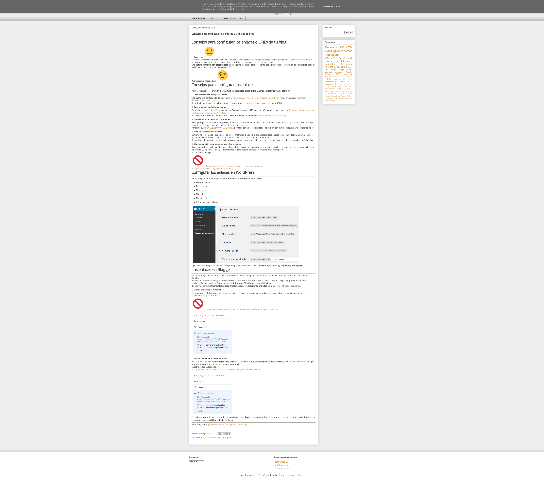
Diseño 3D (345, 82)
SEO (220, 438)
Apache (349, 72)
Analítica (337, 82)
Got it (339, 7)
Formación (346, 64)
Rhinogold (339, 86)
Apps (332, 91)
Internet (329, 67)
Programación (346, 77)
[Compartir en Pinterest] (229, 433)
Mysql (350, 93)
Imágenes (336, 77)
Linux (350, 79)
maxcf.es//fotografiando (218, 128)
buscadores (329, 89)
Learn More (327, 7)
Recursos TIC (334, 47)
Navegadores (335, 96)
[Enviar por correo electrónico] (218, 433)
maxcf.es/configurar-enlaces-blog (271, 116)
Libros (327, 86)
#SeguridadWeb (347, 89)
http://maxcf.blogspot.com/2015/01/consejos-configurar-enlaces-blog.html (227, 370)
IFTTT (345, 93)
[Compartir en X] (224, 433)
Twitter (343, 96)
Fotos (340, 93)
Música (327, 96)
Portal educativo (281, 465)
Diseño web (212, 438)
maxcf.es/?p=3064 (208, 101)
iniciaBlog (332, 100)
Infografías (346, 61)
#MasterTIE (331, 58)
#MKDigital (332, 51)
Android (327, 91)
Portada (198, 18)
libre (327, 69)
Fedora (338, 84)
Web (214, 18)
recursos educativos (338, 53)
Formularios (347, 84)
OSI (332, 86)
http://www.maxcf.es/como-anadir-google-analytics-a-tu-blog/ (233, 166)
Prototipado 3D (281, 462)
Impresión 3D (233, 18)
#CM (349, 47)
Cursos (349, 67)
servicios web (332, 61)
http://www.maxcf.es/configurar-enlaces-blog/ (227, 425)
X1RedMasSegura (341, 98)
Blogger (328, 74)
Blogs (203, 438)
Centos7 (342, 91)
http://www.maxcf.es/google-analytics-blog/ (214, 169)
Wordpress (227, 438)
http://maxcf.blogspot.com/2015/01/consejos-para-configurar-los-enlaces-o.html (241, 309)
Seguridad (330, 64)
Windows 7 (331, 98)
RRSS (327, 79)
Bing (336, 91)
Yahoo (350, 98)
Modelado (329, 82)
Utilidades (339, 72)
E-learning (339, 67)
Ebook (334, 93)
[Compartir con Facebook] (226, 433)
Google (341, 69)
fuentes (338, 89)
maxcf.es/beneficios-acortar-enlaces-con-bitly (254, 98)
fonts (326, 100)
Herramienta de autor (284, 468)
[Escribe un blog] (221, 433)
